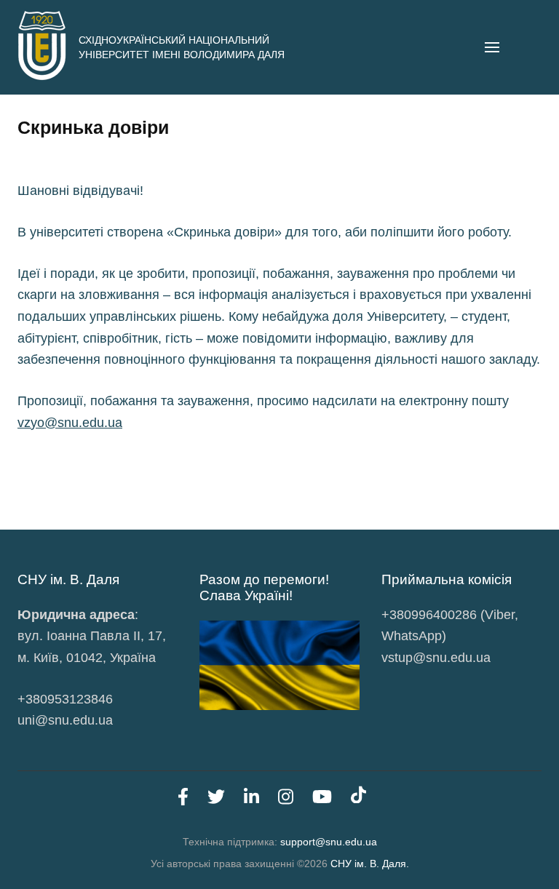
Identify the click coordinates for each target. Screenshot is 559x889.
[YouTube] (322, 799)
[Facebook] (183, 799)
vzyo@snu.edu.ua (69, 422)
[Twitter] (216, 799)
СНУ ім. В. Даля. (369, 863)
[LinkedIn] (251, 799)
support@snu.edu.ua (328, 842)
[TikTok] (358, 799)
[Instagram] (285, 799)
